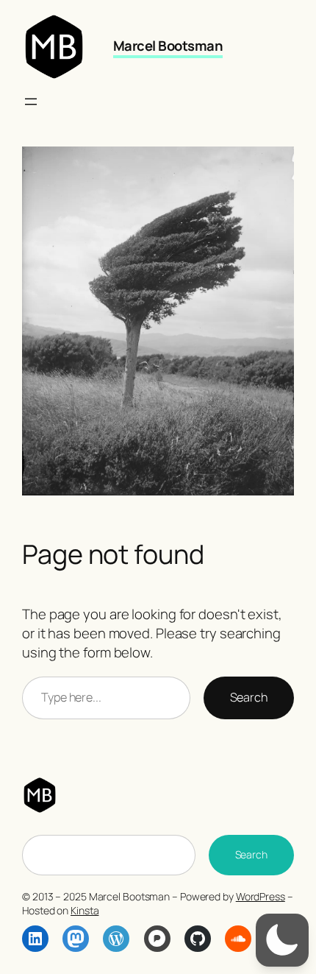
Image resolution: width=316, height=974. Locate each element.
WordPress (260, 896)
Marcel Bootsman (168, 45)
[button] (282, 940)
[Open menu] (31, 101)
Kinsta (84, 910)
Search (248, 697)
